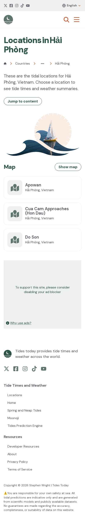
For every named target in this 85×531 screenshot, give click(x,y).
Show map (68, 166)
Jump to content (23, 101)
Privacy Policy (17, 462)
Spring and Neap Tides (24, 410)
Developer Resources (23, 446)
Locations (14, 395)
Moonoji (13, 418)
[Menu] (77, 19)
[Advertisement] (42, 290)
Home (11, 403)
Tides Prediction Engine (24, 426)
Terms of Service (19, 469)
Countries (22, 63)
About (12, 454)
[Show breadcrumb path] (42, 63)
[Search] (66, 19)
